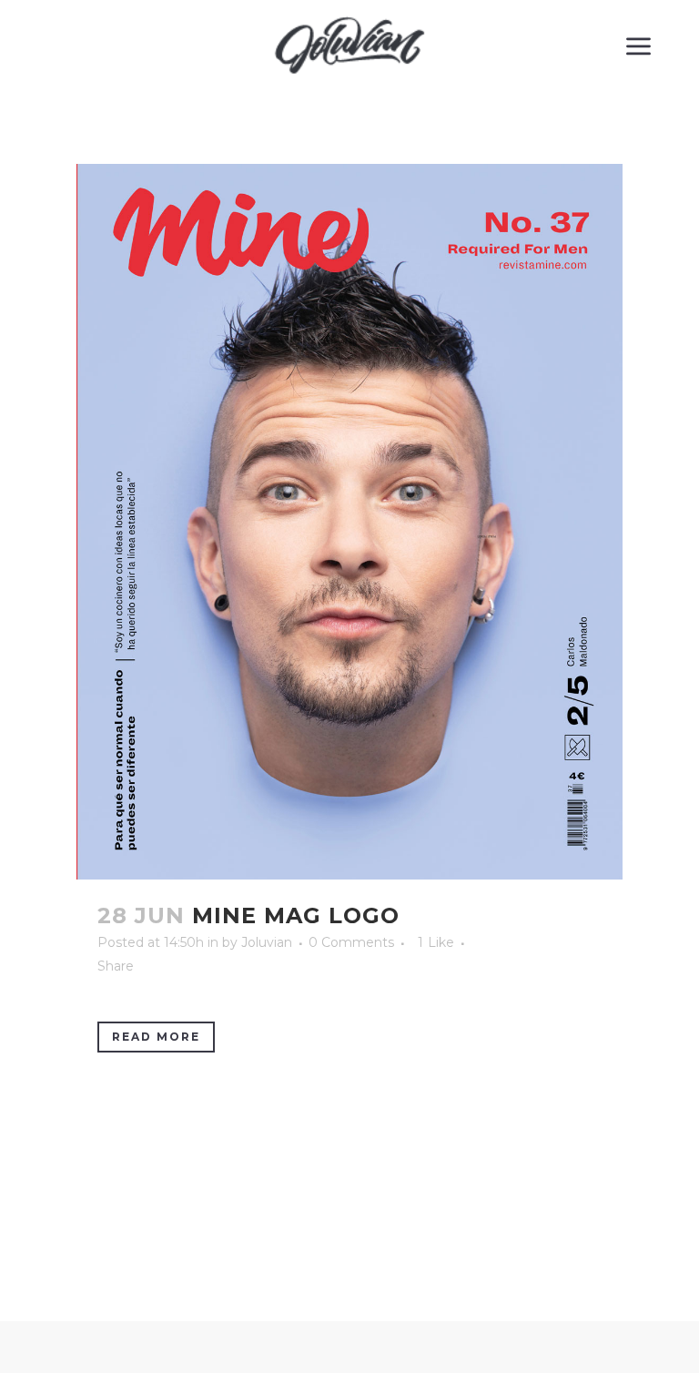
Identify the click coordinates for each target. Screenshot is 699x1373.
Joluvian (266, 942)
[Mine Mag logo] (349, 522)
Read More (156, 1036)
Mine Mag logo (296, 915)
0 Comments (351, 942)
